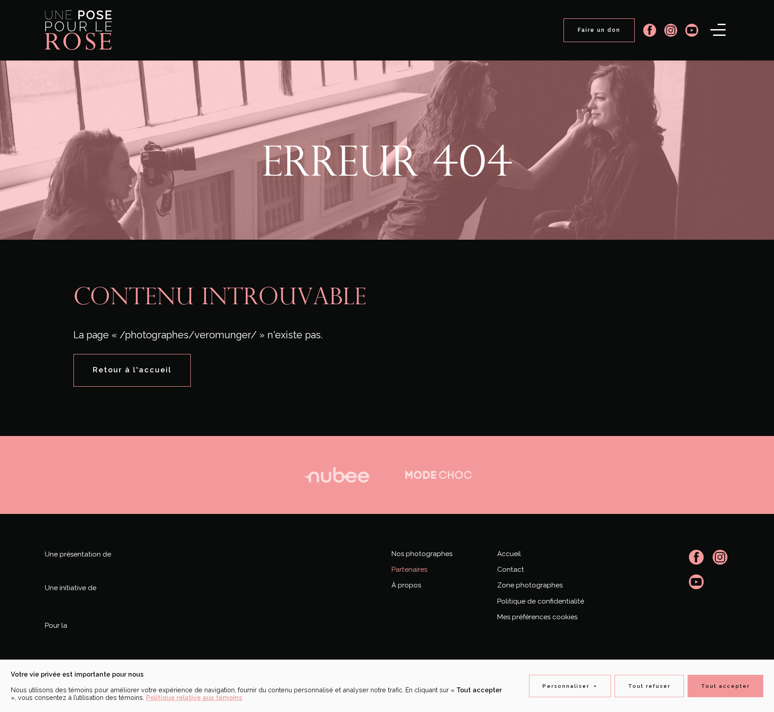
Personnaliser (570, 686)
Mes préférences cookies (537, 617)
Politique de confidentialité (540, 601)
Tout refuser (649, 686)
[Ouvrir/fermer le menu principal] (718, 29)
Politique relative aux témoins (194, 697)
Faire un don (599, 30)
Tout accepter (725, 686)
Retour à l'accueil (132, 370)
